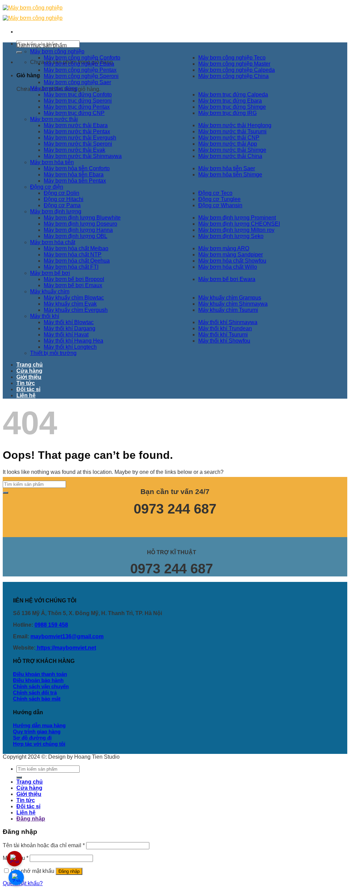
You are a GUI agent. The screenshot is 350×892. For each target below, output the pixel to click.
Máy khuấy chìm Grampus (229, 298)
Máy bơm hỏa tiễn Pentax (75, 181)
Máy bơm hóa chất (52, 242)
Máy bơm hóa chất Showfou (232, 261)
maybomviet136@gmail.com (67, 636)
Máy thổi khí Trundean (225, 328)
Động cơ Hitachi (63, 199)
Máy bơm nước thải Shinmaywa (83, 156)
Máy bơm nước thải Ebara (76, 125)
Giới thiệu (28, 377)
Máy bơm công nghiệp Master (234, 64)
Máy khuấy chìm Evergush (76, 310)
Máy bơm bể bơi (50, 273)
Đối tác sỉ (28, 389)
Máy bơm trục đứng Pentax (77, 107)
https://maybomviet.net (66, 648)
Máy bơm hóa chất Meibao (76, 248)
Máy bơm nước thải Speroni (78, 144)
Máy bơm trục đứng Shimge (232, 107)
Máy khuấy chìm (49, 291)
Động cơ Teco (215, 193)
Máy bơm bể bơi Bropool (74, 279)
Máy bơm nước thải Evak (74, 150)
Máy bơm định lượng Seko (231, 236)
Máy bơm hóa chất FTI (71, 267)
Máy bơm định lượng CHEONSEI (239, 224)
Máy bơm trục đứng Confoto (78, 94)
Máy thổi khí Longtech (70, 347)
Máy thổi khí (44, 316)
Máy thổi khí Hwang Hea (73, 341)
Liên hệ (26, 395)
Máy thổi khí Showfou (224, 341)
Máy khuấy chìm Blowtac (74, 298)
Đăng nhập (69, 871)
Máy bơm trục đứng (54, 88)
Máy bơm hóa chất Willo (227, 267)
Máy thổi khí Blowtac (69, 322)
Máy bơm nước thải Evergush (80, 138)
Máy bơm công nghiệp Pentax (80, 70)
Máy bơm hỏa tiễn (52, 162)
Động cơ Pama (62, 205)
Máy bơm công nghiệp (57, 51)
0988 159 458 (51, 625)
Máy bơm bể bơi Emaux (73, 285)
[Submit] (19, 52)
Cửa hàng (29, 371)
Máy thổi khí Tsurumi (223, 334)
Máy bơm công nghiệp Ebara (79, 64)
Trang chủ (29, 365)
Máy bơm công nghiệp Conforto (82, 58)
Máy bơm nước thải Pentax (77, 131)
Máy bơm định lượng (55, 211)
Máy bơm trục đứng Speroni (78, 101)
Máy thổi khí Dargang (69, 328)
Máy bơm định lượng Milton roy (236, 230)
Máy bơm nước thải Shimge (232, 150)
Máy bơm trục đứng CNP (74, 113)
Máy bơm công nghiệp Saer (77, 82)
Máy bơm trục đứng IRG (227, 113)
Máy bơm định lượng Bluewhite (82, 218)
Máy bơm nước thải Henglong (234, 125)
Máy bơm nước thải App (227, 144)
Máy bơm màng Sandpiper (230, 254)
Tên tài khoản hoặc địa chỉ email (44, 845)
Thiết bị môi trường (53, 353)
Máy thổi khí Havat (66, 334)
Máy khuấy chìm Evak (70, 304)
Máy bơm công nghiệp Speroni (81, 76)
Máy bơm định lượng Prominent (237, 218)
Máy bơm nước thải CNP (228, 138)
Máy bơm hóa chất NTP (73, 254)
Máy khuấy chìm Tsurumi (228, 310)
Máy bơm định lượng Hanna (78, 230)
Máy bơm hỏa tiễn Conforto (77, 168)
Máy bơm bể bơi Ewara (226, 279)
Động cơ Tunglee (219, 199)
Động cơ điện (46, 187)
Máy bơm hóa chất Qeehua (77, 261)
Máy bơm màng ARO (223, 248)
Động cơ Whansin (220, 205)
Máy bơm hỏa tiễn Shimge (230, 174)
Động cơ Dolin (61, 193)
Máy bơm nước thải (54, 119)
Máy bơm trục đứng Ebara (230, 101)
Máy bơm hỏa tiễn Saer (226, 168)
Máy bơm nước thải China (230, 156)
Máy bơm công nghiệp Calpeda (236, 70)
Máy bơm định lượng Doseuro (80, 224)
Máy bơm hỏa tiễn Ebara (74, 174)
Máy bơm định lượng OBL (75, 236)
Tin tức (25, 383)
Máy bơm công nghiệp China (233, 76)
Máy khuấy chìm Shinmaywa (233, 304)
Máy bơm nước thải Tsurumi (232, 131)
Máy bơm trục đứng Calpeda (233, 94)
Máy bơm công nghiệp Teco (232, 58)
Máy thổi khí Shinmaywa (227, 322)
